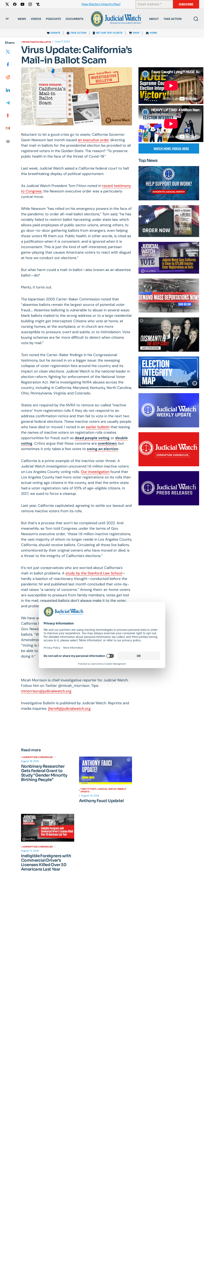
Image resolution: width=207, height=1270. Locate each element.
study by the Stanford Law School (93, 573)
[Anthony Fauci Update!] (105, 770)
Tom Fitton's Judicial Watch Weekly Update (103, 790)
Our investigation (95, 471)
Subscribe (186, 4)
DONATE (55, 32)
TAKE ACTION (78, 32)
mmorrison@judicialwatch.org (46, 691)
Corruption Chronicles (37, 757)
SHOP (136, 32)
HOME (153, 32)
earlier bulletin (98, 427)
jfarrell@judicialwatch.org (69, 708)
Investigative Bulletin (36, 42)
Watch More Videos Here (171, 148)
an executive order (93, 140)
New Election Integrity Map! (100, 4)
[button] (7, 18)
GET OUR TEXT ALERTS (109, 32)
